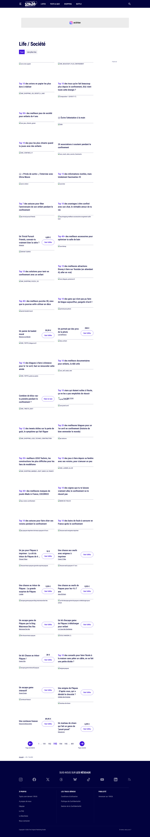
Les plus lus (31, 52)
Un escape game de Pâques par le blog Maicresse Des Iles (27, 623)
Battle (79, 4)
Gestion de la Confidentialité (71, 806)
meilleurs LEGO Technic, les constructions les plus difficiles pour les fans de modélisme (36, 461)
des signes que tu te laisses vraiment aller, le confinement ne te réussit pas (73, 491)
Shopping (68, 4)
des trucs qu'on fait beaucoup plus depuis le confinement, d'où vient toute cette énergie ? (74, 86)
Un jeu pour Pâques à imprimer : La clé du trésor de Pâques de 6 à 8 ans (29, 555)
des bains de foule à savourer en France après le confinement (75, 522)
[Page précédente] (30, 743)
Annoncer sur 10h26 (106, 796)
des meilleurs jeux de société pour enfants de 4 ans (35, 115)
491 (72, 743)
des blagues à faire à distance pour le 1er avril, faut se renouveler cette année (36, 366)
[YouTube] (102, 779)
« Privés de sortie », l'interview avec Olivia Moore (36, 175)
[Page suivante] (82, 743)
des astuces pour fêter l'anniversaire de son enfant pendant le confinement (36, 206)
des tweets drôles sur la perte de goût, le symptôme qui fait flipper (36, 430)
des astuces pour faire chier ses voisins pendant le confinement (36, 522)
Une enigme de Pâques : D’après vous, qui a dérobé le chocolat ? (68, 691)
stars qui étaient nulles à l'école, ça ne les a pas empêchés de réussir (75, 392)
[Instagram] (21, 779)
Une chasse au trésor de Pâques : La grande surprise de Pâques (29, 588)
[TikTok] (88, 779)
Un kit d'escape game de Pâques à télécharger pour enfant (68, 623)
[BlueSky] (75, 779)
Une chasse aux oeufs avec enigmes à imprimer (67, 553)
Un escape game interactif (26, 689)
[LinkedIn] (115, 779)
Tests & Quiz (55, 4)
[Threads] (61, 779)
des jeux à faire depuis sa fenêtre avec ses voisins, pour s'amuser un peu (75, 460)
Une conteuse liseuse (28, 720)
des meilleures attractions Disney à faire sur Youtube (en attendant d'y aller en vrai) (75, 269)
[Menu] (20, 4)
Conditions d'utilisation (69, 796)
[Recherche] (129, 4)
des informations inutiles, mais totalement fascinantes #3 (75, 175)
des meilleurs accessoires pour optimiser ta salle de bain (75, 238)
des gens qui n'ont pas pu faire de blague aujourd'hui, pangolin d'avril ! (75, 300)
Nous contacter (24, 821)
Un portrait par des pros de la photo (68, 330)
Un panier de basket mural (27, 332)
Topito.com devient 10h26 (28, 796)
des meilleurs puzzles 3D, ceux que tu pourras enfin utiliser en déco (36, 303)
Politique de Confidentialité (70, 801)
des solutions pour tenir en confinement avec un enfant (34, 273)
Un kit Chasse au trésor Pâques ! (29, 657)
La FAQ (21, 811)
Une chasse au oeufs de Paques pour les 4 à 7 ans (68, 588)
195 (65, 743)
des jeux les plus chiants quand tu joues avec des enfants (36, 144)
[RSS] (129, 779)
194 (60, 743)
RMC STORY (70, 398)
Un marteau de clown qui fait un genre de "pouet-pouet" (67, 726)
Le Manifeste (23, 816)
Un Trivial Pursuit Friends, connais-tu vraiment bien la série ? (29, 239)
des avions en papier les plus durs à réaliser (35, 85)
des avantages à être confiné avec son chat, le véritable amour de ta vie (75, 206)
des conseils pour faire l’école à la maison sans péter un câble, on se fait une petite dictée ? (75, 658)
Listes (43, 4)
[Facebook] (34, 779)
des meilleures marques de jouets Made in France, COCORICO (34, 492)
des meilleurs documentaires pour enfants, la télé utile (74, 362)
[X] (48, 779)
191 (44, 743)
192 (49, 743)
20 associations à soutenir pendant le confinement (74, 146)
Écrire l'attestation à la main (72, 117)
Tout (22, 52)
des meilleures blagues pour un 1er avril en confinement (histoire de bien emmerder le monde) (75, 428)
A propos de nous (25, 801)
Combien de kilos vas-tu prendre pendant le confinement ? (28, 398)
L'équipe (21, 806)
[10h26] (31, 4)
